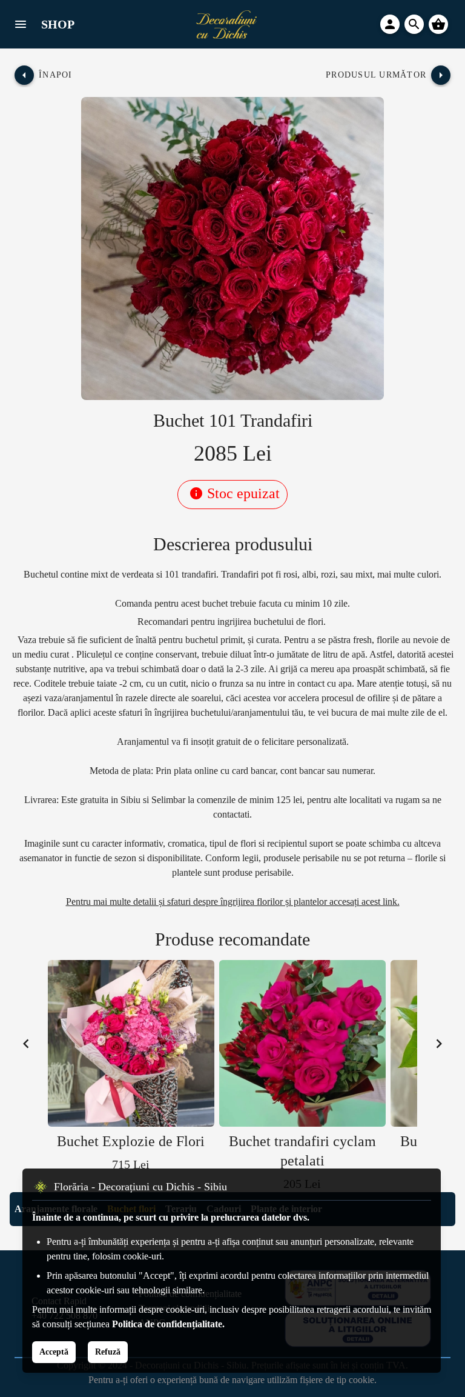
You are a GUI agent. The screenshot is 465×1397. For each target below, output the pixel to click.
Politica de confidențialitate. (168, 1324)
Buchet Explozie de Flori (131, 1141)
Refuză (107, 1351)
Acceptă (53, 1351)
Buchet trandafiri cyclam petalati (302, 1151)
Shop (57, 24)
